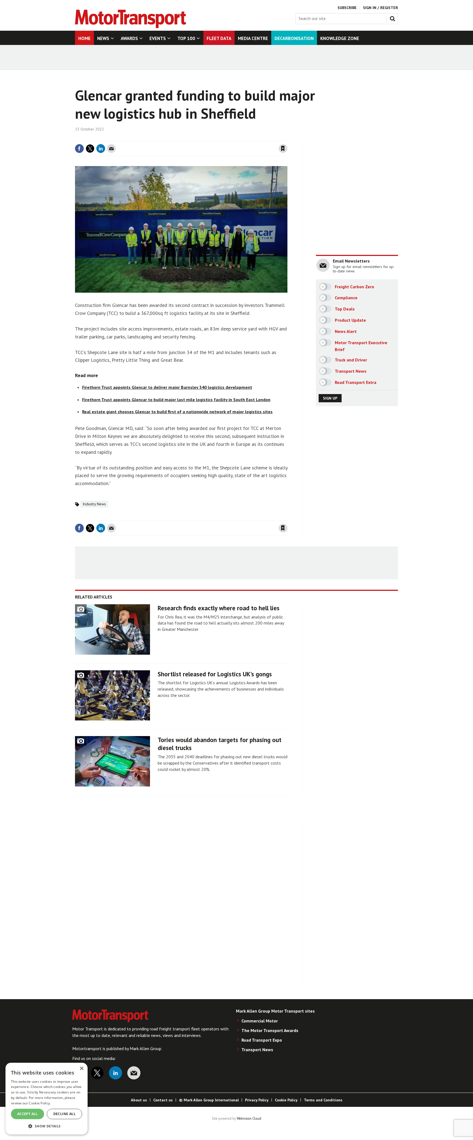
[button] (46, 1126)
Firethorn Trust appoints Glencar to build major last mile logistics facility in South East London (176, 399)
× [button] (81, 1069)
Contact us (163, 1100)
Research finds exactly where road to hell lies (218, 608)
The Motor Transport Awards (269, 1030)
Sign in (218, 137)
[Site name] (130, 26)
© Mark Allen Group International (209, 1100)
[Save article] (283, 148)
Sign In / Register (380, 7)
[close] (287, 137)
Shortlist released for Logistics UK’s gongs (215, 674)
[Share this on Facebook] (79, 148)
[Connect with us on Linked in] (115, 1072)
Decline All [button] (64, 1114)
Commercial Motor (259, 1021)
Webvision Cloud (249, 1118)
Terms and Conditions (323, 1100)
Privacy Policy (257, 1100)
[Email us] (133, 1072)
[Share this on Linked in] (100, 148)
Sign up (330, 398)
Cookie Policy (286, 1100)
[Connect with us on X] (97, 1072)
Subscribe (347, 7)
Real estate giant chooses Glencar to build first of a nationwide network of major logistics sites (177, 411)
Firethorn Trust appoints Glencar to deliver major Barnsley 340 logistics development (167, 387)
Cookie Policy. (40, 1103)
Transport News (257, 1049)
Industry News (94, 503)
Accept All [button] (27, 1114)
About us (139, 1100)
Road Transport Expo (261, 1040)
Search (393, 17)
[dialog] (46, 1099)
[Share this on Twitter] (90, 148)
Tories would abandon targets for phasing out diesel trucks (219, 744)
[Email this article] (111, 148)
